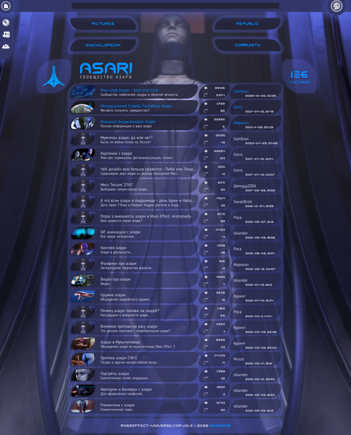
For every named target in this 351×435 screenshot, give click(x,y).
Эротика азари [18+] (130, 360)
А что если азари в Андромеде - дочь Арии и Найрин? (149, 203)
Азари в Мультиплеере (138, 344)
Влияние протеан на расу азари (135, 328)
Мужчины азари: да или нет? (126, 140)
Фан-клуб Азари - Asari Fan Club (139, 92)
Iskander (220, 426)
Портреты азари (125, 376)
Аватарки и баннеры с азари (126, 391)
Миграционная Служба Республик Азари (136, 108)
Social (6, 46)
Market (6, 35)
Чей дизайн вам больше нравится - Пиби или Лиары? (149, 171)
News (6, 23)
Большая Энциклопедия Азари (128, 124)
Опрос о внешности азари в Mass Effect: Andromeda (146, 218)
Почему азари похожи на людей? (130, 313)
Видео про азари (116, 281)
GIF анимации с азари (120, 234)
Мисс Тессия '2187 (125, 187)
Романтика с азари (118, 407)
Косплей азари (116, 250)
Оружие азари (126, 297)
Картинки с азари (138, 155)
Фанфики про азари (127, 265)
